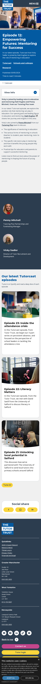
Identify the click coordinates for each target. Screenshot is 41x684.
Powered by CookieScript (9, 682)
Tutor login (20, 652)
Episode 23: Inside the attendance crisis (19, 325)
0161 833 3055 (7, 579)
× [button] (38, 659)
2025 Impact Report (10, 545)
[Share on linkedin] (32, 509)
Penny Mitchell (25, 123)
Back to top (7, 640)
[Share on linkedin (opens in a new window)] (16, 633)
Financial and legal (9, 556)
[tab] (7, 83)
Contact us (20, 646)
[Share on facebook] (8, 509)
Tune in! (7, 485)
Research (7, 68)
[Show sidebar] (35, 92)
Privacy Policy (7, 553)
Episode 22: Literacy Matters (17, 391)
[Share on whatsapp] (20, 509)
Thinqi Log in (7, 550)
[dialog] (20, 670)
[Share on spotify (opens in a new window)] (29, 633)
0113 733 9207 (7, 602)
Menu (32, 3)
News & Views (7, 548)
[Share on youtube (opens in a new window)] (4, 633)
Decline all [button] (29, 678)
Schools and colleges (23, 63)
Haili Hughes (29, 116)
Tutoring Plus (7, 125)
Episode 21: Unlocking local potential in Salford (19, 455)
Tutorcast (7, 63)
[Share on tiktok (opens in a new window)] (22, 633)
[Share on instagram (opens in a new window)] (10, 633)
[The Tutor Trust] (8, 5)
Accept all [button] (11, 678)
